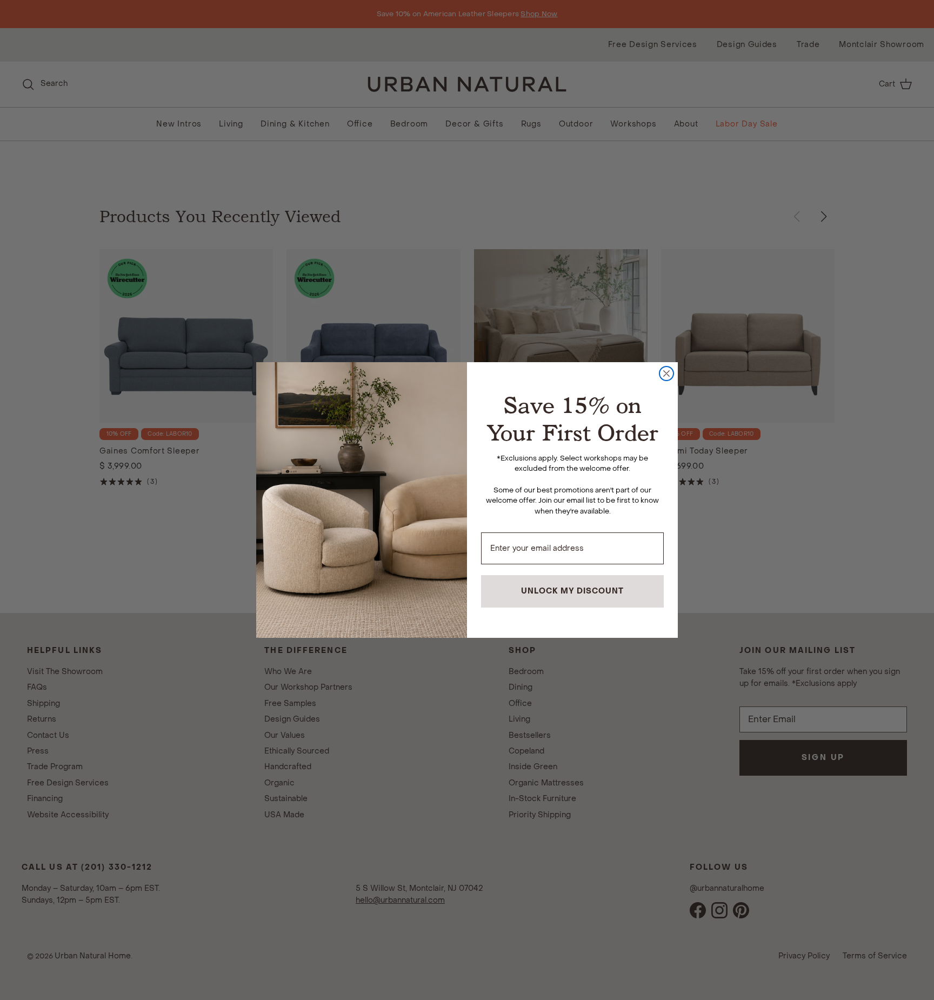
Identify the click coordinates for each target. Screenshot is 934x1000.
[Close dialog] (666, 373)
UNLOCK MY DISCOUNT (572, 591)
